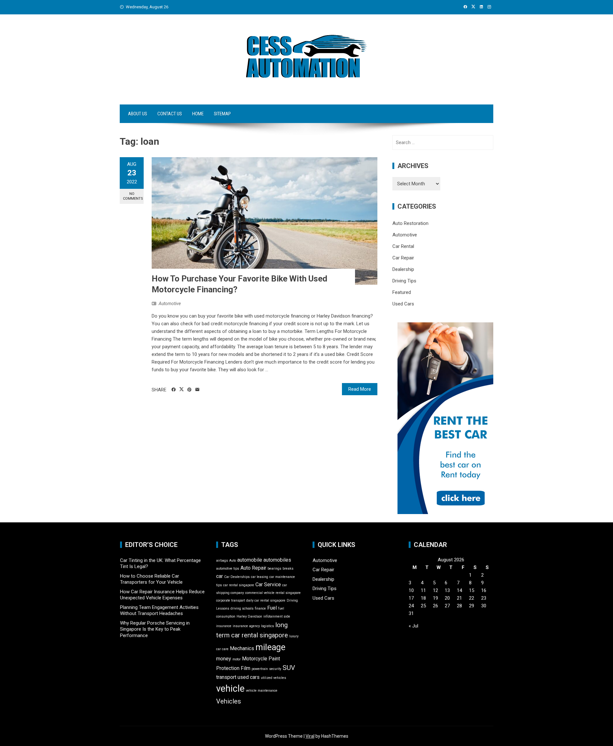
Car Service (268, 584)
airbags (222, 560)
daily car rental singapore (265, 600)
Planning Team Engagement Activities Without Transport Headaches (159, 610)
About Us (137, 114)
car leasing (259, 577)
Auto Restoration (410, 223)
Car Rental (403, 246)
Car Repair (403, 258)
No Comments (133, 196)
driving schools (242, 608)
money (223, 659)
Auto (232, 560)
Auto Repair (253, 568)
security (275, 669)
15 (471, 590)
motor (236, 659)
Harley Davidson (249, 616)
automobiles (277, 560)
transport (226, 677)
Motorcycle (254, 659)
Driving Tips (404, 281)
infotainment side (276, 616)
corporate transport (230, 600)
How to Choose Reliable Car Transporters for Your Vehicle (151, 579)
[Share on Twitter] (181, 389)
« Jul (413, 626)
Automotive (170, 303)
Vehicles (228, 701)
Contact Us (169, 114)
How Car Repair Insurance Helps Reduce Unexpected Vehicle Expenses (162, 595)
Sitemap (222, 114)
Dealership (403, 269)
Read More (359, 389)
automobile (249, 560)
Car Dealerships (237, 577)
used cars (249, 677)
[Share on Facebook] (174, 389)
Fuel (272, 608)
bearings (274, 568)
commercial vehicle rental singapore (273, 593)
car (219, 576)
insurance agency (246, 626)
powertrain (260, 669)
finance (260, 608)
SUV (289, 668)
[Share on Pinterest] (189, 389)
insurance (223, 626)
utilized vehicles (273, 678)
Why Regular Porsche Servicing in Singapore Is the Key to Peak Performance (155, 629)
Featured (401, 292)
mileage (270, 647)
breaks (288, 568)
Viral (310, 736)
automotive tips (227, 568)
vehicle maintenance (261, 690)
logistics (267, 626)
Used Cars (403, 304)
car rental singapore (238, 585)
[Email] (197, 389)
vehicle (230, 688)
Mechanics (242, 648)
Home (198, 114)
